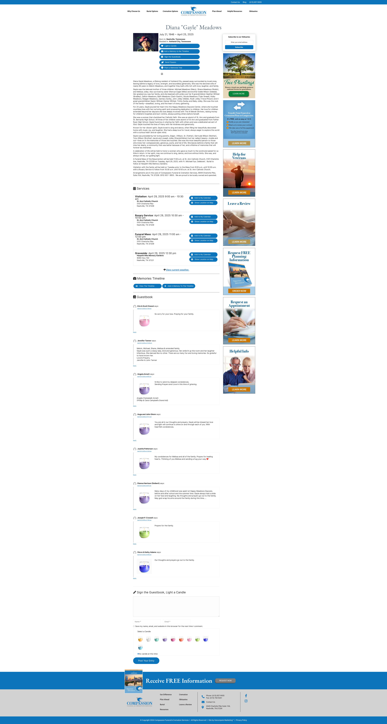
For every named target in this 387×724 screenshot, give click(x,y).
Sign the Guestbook (172, 57)
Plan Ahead (217, 11)
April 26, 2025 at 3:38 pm (144, 451)
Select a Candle (144, 631)
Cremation (183, 694)
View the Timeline (146, 286)
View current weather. (177, 269)
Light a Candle (170, 46)
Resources (164, 709)
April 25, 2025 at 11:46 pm (144, 343)
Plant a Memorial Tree (173, 68)
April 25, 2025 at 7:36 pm (144, 308)
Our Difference (166, 694)
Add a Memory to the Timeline (176, 51)
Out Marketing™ (224, 720)
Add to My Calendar (202, 198)
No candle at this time (148, 654)
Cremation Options (170, 11)
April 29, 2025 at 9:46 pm (144, 554)
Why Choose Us (133, 11)
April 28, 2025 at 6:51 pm (144, 485)
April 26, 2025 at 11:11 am (144, 416)
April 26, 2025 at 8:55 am (144, 376)
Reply (134, 332)
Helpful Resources (234, 11)
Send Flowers (170, 62)
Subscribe (239, 47)
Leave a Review (185, 704)
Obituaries (253, 11)
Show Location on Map (203, 203)
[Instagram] (246, 701)
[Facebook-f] (246, 695)
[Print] (162, 73)
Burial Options (152, 11)
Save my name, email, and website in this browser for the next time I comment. (169, 626)
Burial (162, 704)
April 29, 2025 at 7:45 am (144, 520)
